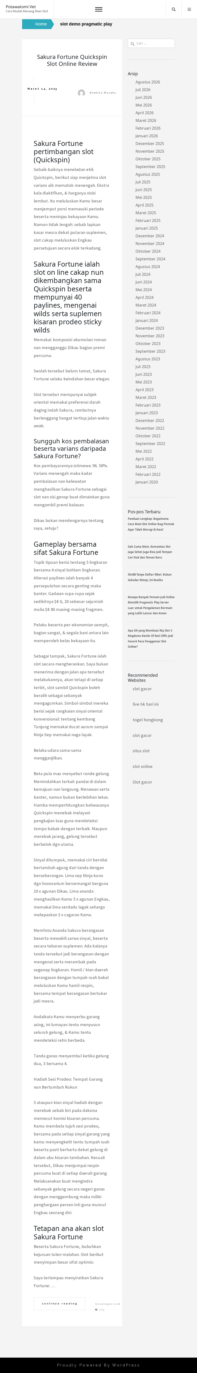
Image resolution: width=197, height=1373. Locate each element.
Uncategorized (107, 1304)
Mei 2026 (143, 105)
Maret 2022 (145, 466)
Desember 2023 (149, 328)
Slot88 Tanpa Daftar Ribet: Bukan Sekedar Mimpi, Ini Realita (150, 577)
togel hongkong (148, 719)
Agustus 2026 (147, 82)
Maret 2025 (145, 212)
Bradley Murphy (103, 92)
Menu (189, 9)
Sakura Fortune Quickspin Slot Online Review (72, 60)
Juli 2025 (142, 182)
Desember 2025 (149, 143)
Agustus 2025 (147, 174)
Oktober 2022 (147, 436)
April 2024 (144, 297)
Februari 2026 (147, 128)
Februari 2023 (147, 405)
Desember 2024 (149, 235)
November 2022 (149, 428)
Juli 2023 (142, 366)
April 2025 (144, 205)
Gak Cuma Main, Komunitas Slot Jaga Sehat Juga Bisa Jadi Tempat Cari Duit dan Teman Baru (150, 552)
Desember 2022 (149, 420)
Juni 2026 (143, 97)
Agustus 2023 (147, 359)
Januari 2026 (146, 135)
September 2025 (150, 166)
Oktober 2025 (147, 159)
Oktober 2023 (147, 343)
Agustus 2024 (147, 266)
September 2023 (150, 351)
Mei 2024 (143, 289)
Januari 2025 (146, 228)
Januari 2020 (146, 482)
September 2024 (150, 259)
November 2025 (149, 151)
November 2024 (149, 243)
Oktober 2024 (147, 251)
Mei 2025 (143, 197)
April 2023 (144, 389)
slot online (143, 766)
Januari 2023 (146, 412)
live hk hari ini (146, 704)
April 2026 (144, 112)
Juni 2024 (143, 282)
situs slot (141, 750)
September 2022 (150, 443)
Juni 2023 (143, 374)
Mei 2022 (143, 451)
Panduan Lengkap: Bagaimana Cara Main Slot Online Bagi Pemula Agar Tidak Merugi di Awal (151, 524)
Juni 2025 (143, 189)
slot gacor (142, 688)
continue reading (60, 1303)
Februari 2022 (147, 474)
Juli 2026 (142, 89)
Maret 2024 (145, 305)
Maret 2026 (145, 120)
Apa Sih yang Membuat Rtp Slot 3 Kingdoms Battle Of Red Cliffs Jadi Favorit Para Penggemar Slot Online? (150, 638)
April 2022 (144, 459)
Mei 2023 (143, 382)
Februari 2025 (147, 220)
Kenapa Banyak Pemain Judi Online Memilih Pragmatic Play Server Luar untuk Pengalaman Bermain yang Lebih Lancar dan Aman (151, 605)
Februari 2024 (147, 312)
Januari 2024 (146, 320)
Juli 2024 (142, 274)
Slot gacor (142, 782)
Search (173, 9)
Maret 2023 (145, 397)
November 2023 (149, 336)
